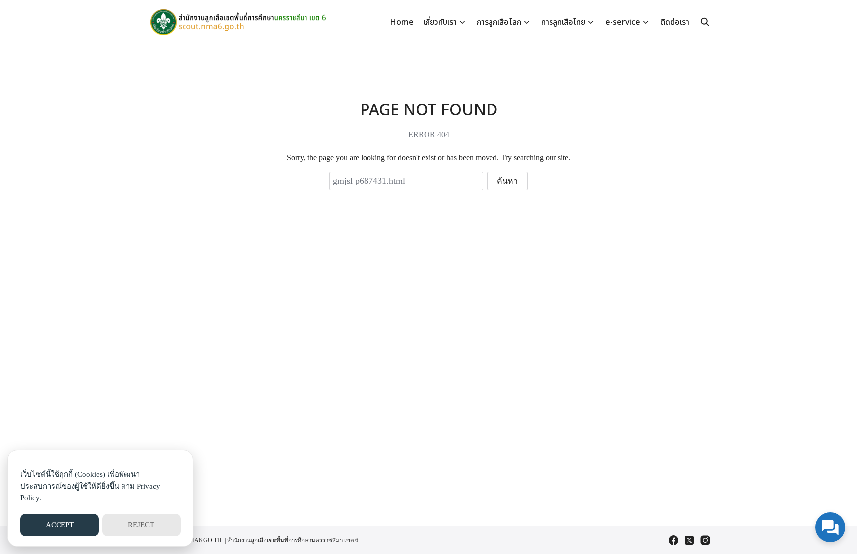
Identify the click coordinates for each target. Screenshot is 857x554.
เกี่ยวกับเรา (440, 22)
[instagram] (705, 540)
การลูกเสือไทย (563, 22)
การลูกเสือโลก (499, 22)
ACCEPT (60, 525)
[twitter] (689, 540)
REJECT (141, 525)
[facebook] (673, 540)
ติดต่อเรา (674, 22)
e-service (622, 22)
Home (402, 22)
